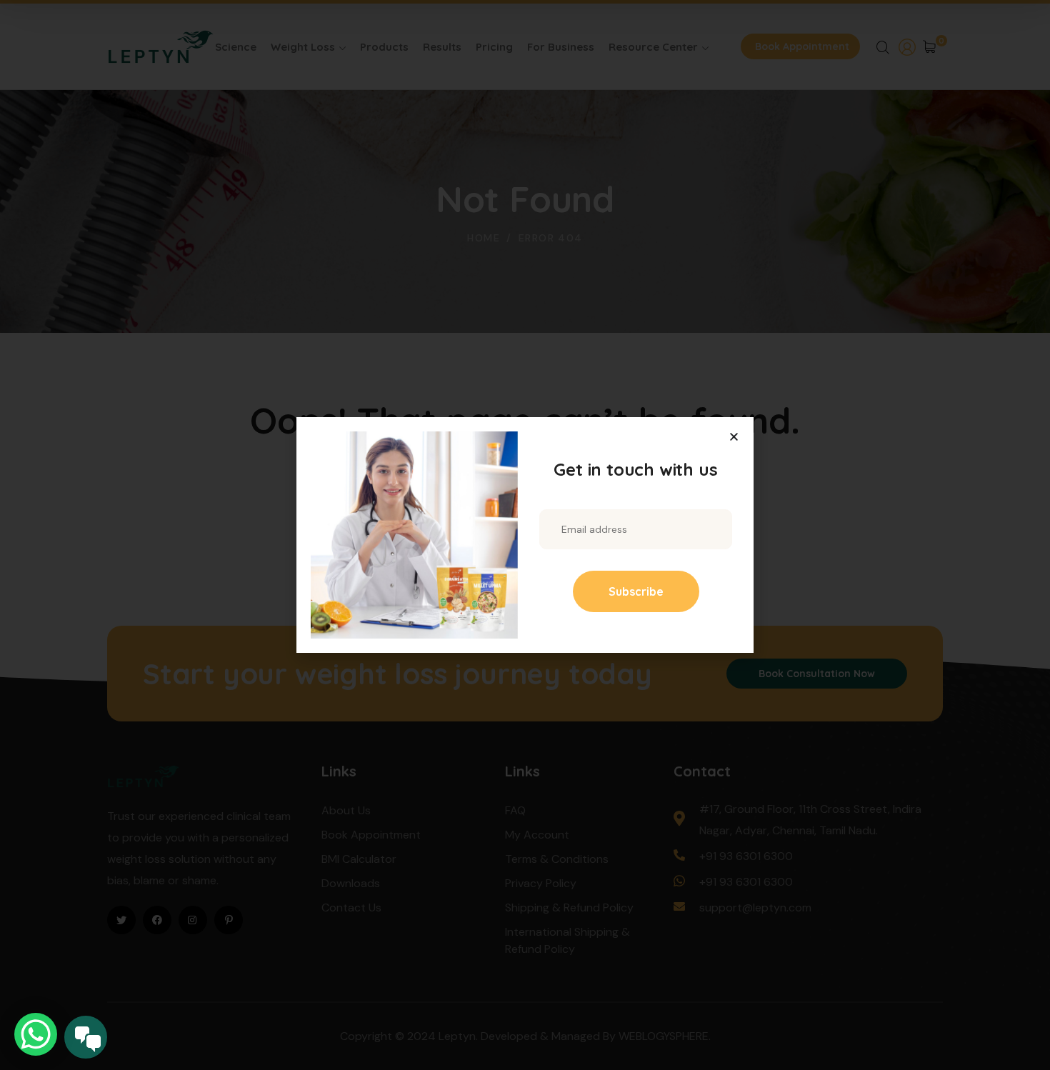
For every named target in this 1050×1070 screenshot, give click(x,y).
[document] (525, 535)
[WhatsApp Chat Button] (35, 1034)
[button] (734, 436)
